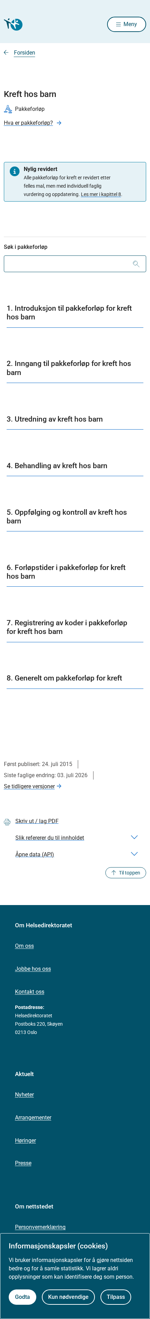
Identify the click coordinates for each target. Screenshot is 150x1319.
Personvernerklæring (40, 1227)
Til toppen (129, 873)
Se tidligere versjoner (29, 786)
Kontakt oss (29, 991)
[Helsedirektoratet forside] (12, 24)
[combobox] (75, 264)
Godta (22, 1297)
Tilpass (116, 1297)
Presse (23, 1163)
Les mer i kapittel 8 (101, 194)
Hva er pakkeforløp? (28, 123)
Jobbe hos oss (33, 969)
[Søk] (136, 264)
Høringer (25, 1140)
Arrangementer (33, 1117)
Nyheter (24, 1094)
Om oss (24, 946)
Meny (130, 24)
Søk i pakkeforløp (25, 247)
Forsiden (24, 52)
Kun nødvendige (68, 1297)
